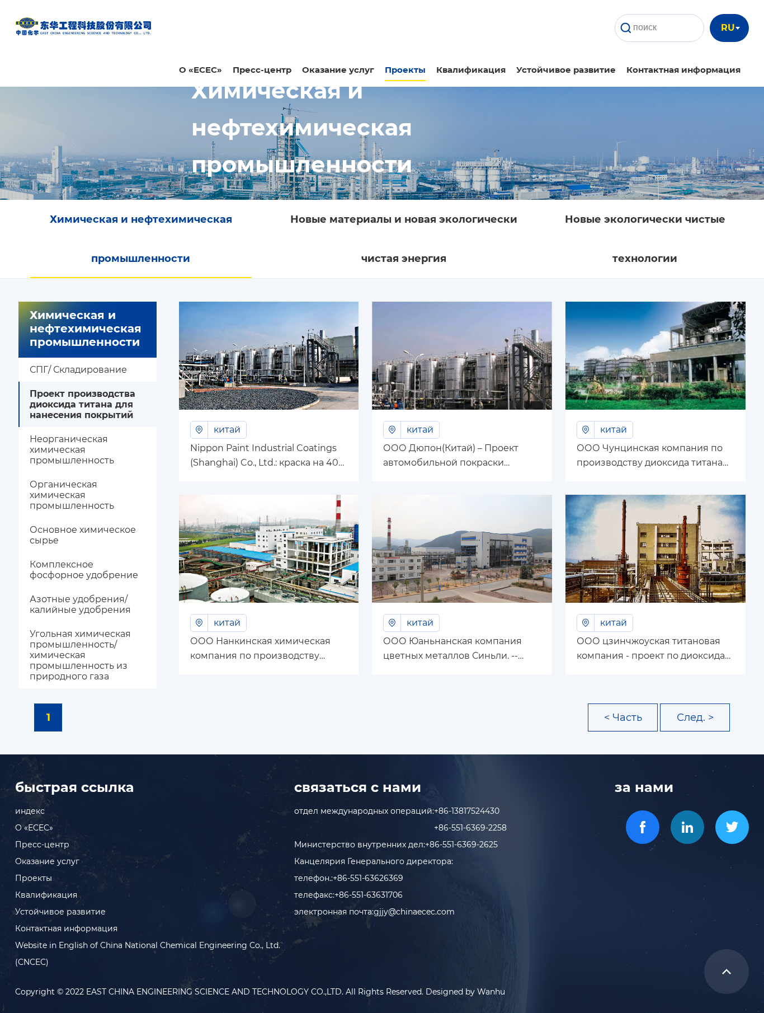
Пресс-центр (262, 69)
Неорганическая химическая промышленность (72, 450)
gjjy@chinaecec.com (414, 912)
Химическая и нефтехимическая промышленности (141, 239)
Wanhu (491, 992)
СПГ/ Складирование (78, 369)
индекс (30, 811)
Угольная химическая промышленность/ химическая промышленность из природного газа (80, 655)
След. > (695, 717)
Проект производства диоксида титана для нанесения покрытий (82, 404)
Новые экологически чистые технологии (645, 239)
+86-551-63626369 (368, 878)
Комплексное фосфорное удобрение (84, 569)
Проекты (405, 69)
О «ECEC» (200, 69)
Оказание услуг (338, 69)
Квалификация (471, 69)
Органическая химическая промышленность (72, 495)
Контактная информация (683, 69)
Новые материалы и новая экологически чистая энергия (403, 239)
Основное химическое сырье (83, 535)
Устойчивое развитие (566, 69)
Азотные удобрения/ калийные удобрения (80, 604)
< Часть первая (623, 721)
